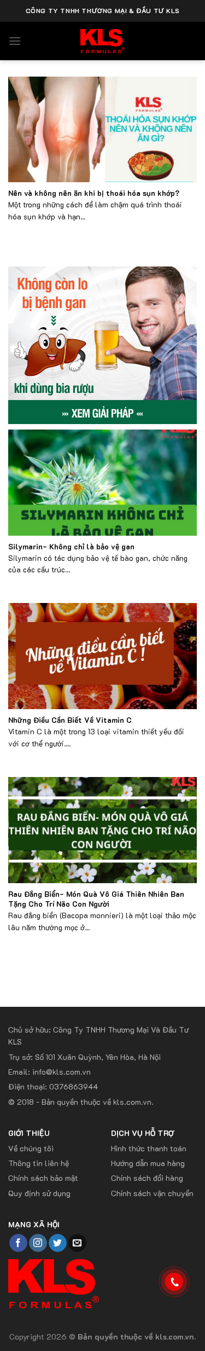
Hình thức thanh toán (148, 1148)
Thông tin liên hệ (38, 1163)
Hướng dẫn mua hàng (148, 1163)
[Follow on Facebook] (18, 1243)
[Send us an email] (77, 1243)
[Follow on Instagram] (38, 1243)
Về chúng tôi (31, 1148)
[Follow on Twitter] (58, 1243)
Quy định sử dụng (39, 1193)
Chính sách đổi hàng (147, 1178)
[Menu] (14, 40)
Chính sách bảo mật (43, 1178)
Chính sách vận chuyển (152, 1193)
